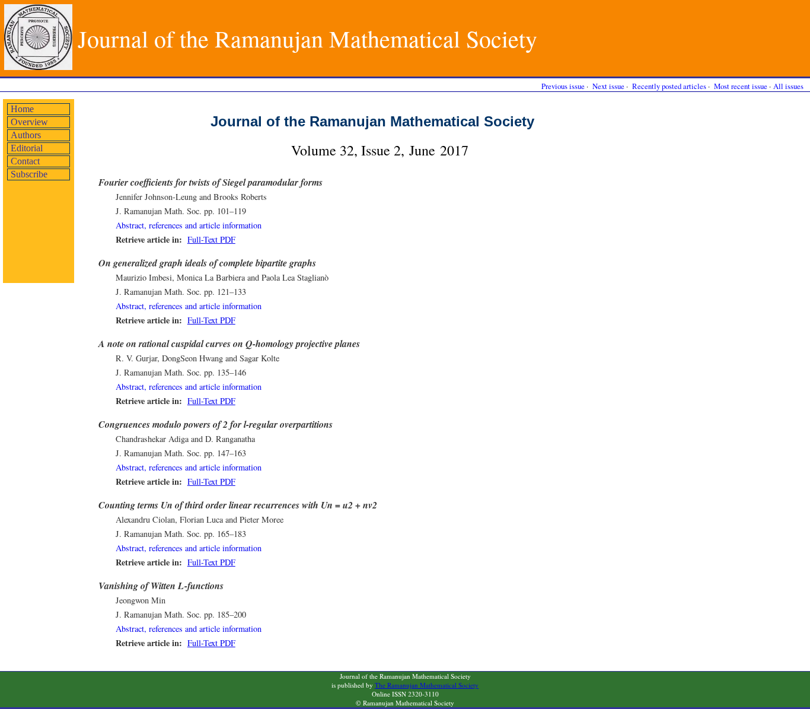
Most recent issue (740, 86)
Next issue (608, 86)
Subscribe (29, 174)
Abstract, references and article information (189, 225)
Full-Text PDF (211, 239)
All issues (788, 86)
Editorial (27, 148)
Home (22, 109)
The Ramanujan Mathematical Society (427, 685)
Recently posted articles (669, 86)
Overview (29, 122)
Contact (25, 161)
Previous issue (563, 86)
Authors (26, 135)
